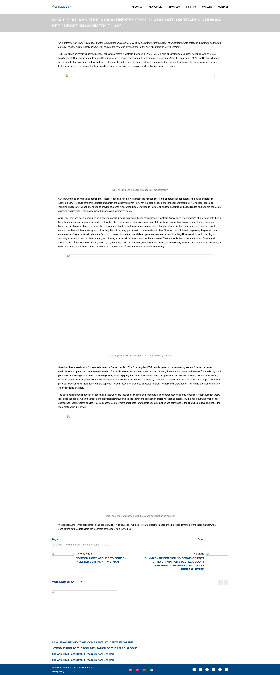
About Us (137, 7)
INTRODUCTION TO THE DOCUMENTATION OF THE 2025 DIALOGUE (95, 648)
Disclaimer (70, 671)
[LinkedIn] (212, 544)
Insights (191, 7)
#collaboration (72, 544)
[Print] (227, 544)
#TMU (105, 544)
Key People (155, 7)
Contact (223, 7)
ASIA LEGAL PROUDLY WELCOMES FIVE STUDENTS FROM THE (92, 642)
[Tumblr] (216, 544)
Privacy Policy (58, 671)
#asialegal (57, 544)
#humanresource (90, 544)
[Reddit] (220, 544)
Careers (207, 7)
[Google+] (208, 544)
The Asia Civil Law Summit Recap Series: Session (83, 654)
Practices (174, 7)
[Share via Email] (224, 544)
